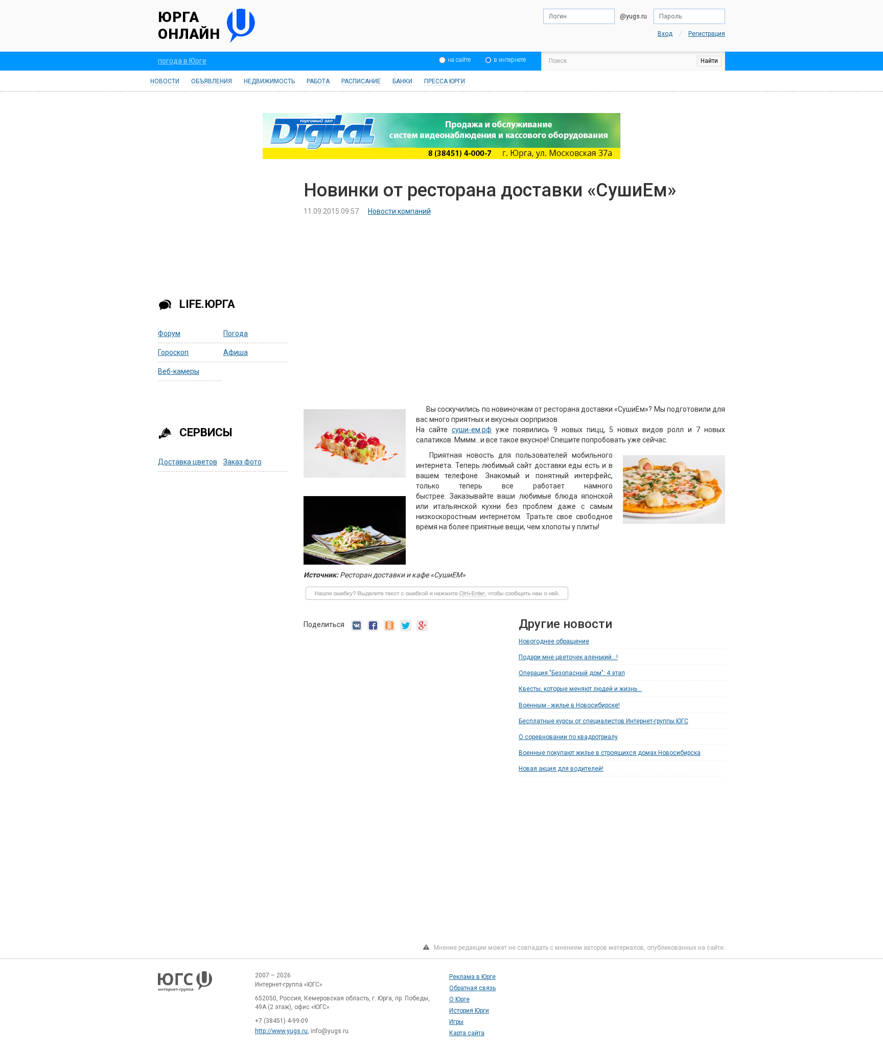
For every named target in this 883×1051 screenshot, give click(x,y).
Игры (456, 1021)
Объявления (211, 81)
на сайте (459, 59)
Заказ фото (242, 462)
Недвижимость (269, 81)
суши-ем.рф (472, 430)
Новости (164, 81)
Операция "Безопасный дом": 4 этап (572, 673)
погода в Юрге (182, 61)
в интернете (510, 59)
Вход (665, 33)
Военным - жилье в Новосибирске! (569, 705)
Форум (169, 333)
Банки (402, 81)
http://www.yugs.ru (281, 1031)
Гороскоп (173, 352)
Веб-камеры (178, 371)
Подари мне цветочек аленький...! (568, 657)
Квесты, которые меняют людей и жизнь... (580, 688)
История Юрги (469, 1010)
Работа (318, 81)
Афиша (235, 352)
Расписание (361, 81)
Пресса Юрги (444, 81)
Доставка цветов (187, 462)
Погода (235, 333)
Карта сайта (466, 1033)
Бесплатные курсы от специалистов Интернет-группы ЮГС (603, 721)
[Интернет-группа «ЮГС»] (185, 986)
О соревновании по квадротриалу (568, 737)
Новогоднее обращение (554, 641)
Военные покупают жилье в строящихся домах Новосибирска (610, 752)
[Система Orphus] (437, 598)
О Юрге (459, 999)
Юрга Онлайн (189, 26)
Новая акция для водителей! (561, 768)
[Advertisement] (223, 232)
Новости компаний (399, 211)
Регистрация (706, 33)
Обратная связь (472, 988)
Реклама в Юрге (472, 976)
